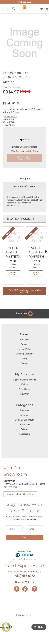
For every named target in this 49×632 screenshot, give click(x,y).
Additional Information (24, 186)
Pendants (24, 410)
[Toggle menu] (6, 8)
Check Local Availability (24, 158)
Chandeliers (24, 424)
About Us (24, 339)
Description (24, 178)
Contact (24, 344)
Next (46, 251)
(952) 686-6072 (24, 2)
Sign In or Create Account (24, 379)
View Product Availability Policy (24, 151)
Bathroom (24, 415)
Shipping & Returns (25, 353)
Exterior (24, 429)
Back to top (21, 313)
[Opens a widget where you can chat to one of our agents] (38, 627)
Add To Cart (13, 274)
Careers (24, 363)
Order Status (24, 389)
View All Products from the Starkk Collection (24, 291)
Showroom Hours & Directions (20, 494)
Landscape (24, 434)
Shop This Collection (11, 87)
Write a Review (10, 116)
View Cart (24, 394)
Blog (24, 358)
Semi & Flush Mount (24, 420)
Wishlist (24, 384)
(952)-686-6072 (10, 487)
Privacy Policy (24, 349)
